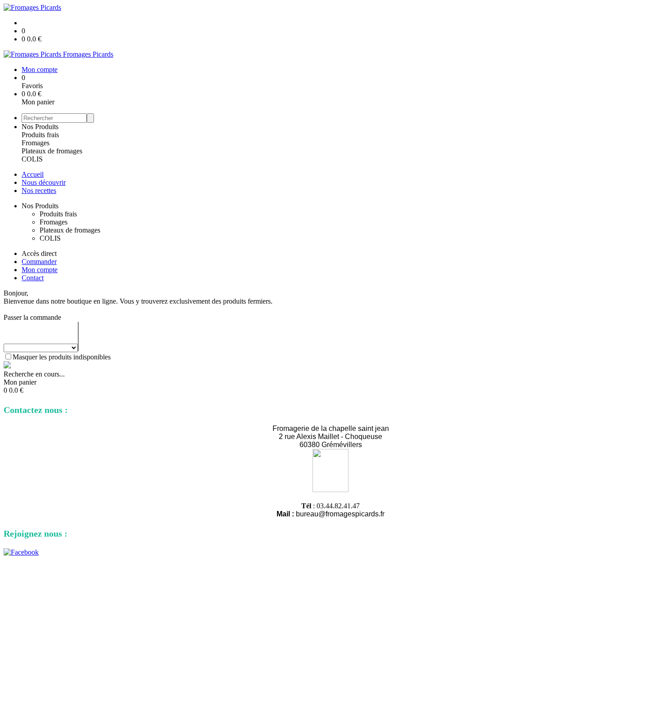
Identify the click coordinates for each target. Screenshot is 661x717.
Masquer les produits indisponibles (62, 357)
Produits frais (40, 135)
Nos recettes (39, 190)
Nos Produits (40, 126)
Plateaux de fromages (52, 151)
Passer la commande (32, 317)
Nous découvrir (44, 182)
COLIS (32, 159)
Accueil (33, 174)
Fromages (35, 143)
